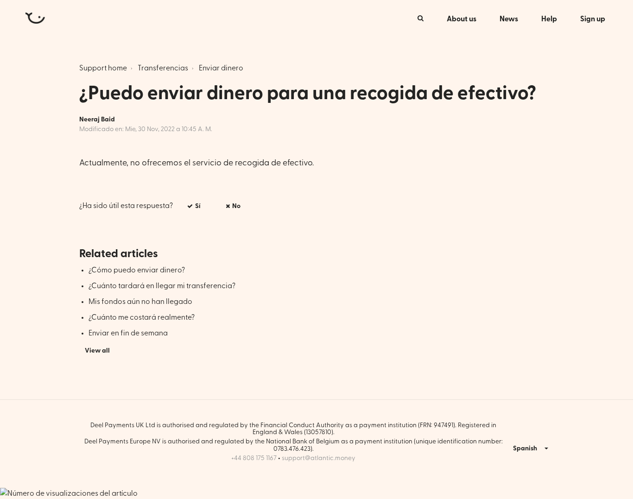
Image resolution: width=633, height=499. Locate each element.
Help (549, 19)
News (509, 19)
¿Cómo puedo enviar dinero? (137, 270)
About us (461, 19)
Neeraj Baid (97, 119)
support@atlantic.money (318, 458)
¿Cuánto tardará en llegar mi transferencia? (162, 286)
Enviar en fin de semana (128, 333)
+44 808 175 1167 (254, 458)
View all (97, 350)
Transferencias (163, 68)
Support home (103, 68)
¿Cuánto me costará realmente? (142, 317)
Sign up (592, 19)
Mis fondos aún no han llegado (140, 301)
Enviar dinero (221, 68)
